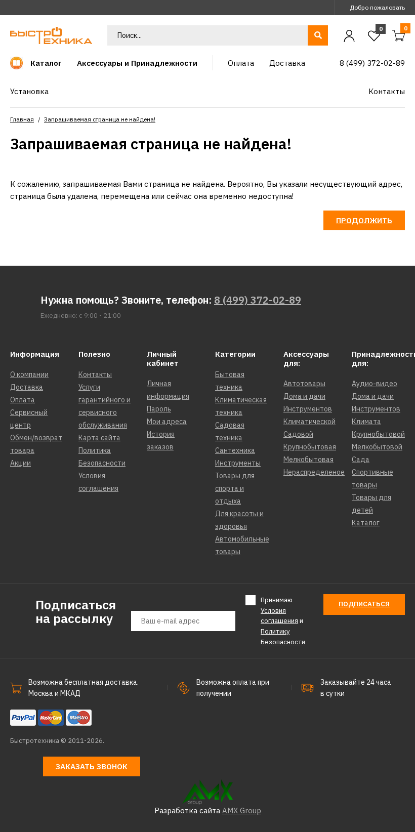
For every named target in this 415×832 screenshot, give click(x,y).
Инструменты (238, 463)
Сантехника (235, 450)
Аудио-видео (374, 383)
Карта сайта (99, 437)
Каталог (366, 522)
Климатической (309, 421)
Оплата (22, 399)
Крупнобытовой (378, 434)
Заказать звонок (92, 766)
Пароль (159, 408)
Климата (366, 421)
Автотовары (304, 383)
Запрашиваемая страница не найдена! (99, 119)
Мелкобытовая (308, 459)
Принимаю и (283, 621)
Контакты (95, 374)
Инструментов (307, 408)
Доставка (26, 387)
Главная (22, 119)
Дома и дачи (304, 396)
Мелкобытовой (377, 446)
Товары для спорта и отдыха (235, 488)
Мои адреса (167, 421)
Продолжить (364, 220)
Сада (360, 459)
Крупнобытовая (309, 446)
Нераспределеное (314, 472)
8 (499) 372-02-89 (257, 300)
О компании (29, 374)
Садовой (298, 434)
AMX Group (241, 810)
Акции (20, 463)
